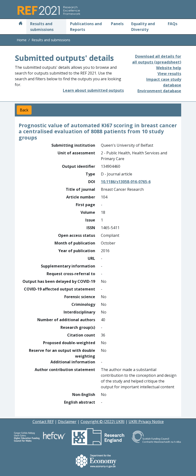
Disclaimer (67, 421)
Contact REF (43, 421)
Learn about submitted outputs (93, 90)
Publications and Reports (86, 26)
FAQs (172, 23)
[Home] (20, 24)
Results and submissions (42, 26)
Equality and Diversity (143, 26)
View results (169, 73)
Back (24, 110)
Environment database (159, 90)
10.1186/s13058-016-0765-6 (126, 181)
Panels (117, 23)
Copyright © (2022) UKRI (103, 421)
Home (22, 40)
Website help (168, 67)
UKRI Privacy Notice (146, 421)
